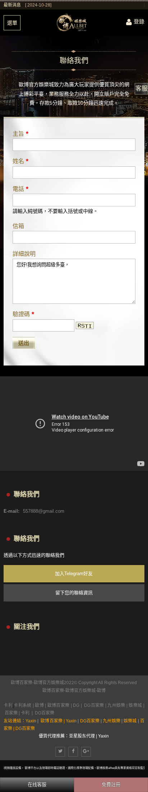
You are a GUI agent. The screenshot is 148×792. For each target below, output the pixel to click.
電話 (20, 188)
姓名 (20, 161)
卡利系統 (23, 705)
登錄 (139, 21)
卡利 (8, 705)
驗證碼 (23, 314)
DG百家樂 (94, 705)
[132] (74, 22)
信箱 (18, 226)
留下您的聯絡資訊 (74, 592)
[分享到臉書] (73, 752)
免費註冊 (111, 784)
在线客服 (37, 784)
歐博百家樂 (53, 690)
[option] (84, 5)
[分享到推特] (60, 752)
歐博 (101, 690)
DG (76, 705)
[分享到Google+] (86, 752)
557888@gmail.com (43, 511)
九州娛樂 (116, 705)
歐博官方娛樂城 (80, 690)
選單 (12, 23)
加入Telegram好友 (74, 573)
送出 (23, 343)
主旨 (20, 133)
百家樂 (11, 713)
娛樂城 (135, 705)
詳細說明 (24, 254)
